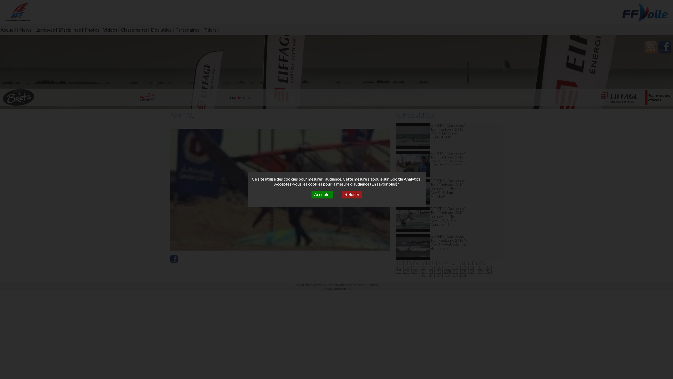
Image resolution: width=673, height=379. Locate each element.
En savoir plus (383, 183)
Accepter (322, 194)
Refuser (351, 194)
